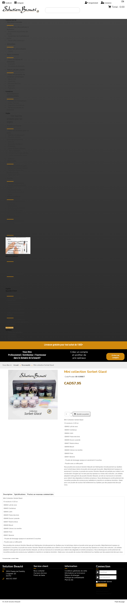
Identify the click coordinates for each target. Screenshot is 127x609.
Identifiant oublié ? (102, 591)
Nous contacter (39, 571)
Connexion (101, 585)
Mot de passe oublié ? (104, 593)
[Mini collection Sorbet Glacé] (33, 394)
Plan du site (69, 580)
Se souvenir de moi (105, 581)
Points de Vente (39, 575)
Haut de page (120, 602)
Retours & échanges (72, 575)
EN (123, 1)
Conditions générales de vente (76, 571)
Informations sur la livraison (75, 573)
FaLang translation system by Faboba (10, 558)
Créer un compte (102, 589)
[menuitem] (18, 23)
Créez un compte (115, 356)
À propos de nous (40, 573)
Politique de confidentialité (74, 577)
